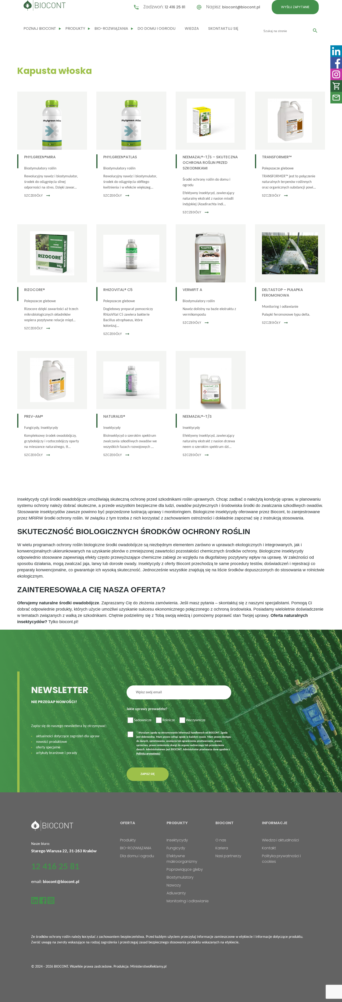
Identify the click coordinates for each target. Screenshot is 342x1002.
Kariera (221, 848)
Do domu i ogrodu (156, 28)
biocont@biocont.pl (241, 7)
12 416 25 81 (175, 7)
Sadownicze (142, 720)
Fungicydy (176, 848)
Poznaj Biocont (39, 28)
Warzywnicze (195, 720)
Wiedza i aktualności (280, 840)
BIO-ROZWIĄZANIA (111, 28)
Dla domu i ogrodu (137, 856)
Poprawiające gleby (185, 869)
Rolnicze (168, 720)
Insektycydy (177, 840)
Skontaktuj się (223, 28)
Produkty (75, 28)
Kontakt (269, 848)
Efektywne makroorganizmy (182, 858)
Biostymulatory (180, 877)
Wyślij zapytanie (295, 7)
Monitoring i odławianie (188, 901)
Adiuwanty (176, 893)
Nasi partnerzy (228, 856)
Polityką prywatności (148, 753)
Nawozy (174, 885)
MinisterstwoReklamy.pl (148, 967)
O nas (220, 840)
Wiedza (192, 28)
